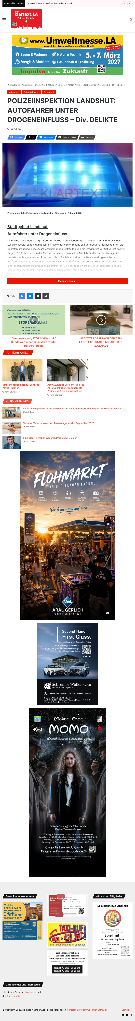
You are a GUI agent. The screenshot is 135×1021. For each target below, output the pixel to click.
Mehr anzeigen (66, 274)
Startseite (14, 78)
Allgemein (27, 78)
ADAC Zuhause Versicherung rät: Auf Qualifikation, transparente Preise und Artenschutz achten (65, 381)
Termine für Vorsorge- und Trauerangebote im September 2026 (58, 416)
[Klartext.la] (26, 19)
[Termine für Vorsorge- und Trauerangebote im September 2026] (11, 421)
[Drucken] (45, 289)
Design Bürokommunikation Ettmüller (88, 1003)
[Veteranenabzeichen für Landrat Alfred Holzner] (22, 363)
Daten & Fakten (31, 85)
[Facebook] (22, 289)
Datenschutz (13, 989)
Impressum (30, 985)
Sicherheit (49, 85)
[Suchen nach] (131, 20)
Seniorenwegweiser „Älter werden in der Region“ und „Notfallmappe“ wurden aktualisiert (73, 401)
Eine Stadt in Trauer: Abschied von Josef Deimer (50, 431)
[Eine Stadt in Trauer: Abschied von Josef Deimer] (11, 436)
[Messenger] (30, 289)
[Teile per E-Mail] (38, 289)
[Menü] (4, 20)
